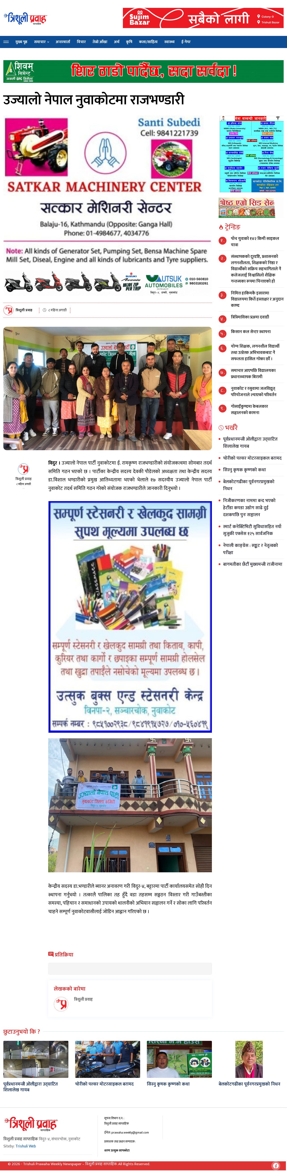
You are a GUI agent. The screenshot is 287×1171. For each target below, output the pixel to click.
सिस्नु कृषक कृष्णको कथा (244, 470)
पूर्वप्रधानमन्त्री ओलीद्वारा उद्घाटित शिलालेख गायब (250, 442)
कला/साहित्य (148, 42)
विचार (81, 42)
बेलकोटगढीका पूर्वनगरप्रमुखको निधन (248, 485)
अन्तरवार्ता (63, 42)
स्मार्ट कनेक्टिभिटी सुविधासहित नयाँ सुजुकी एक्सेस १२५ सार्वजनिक (252, 530)
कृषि (129, 42)
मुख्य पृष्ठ (21, 42)
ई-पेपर (186, 42)
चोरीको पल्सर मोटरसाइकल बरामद (252, 458)
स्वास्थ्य (169, 42)
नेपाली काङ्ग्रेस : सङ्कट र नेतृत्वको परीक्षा (250, 549)
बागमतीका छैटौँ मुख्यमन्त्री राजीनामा (252, 564)
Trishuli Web (25, 1146)
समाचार (40, 42)
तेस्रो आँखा (100, 42)
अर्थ (116, 42)
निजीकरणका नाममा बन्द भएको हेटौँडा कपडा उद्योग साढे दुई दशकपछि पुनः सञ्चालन (249, 508)
